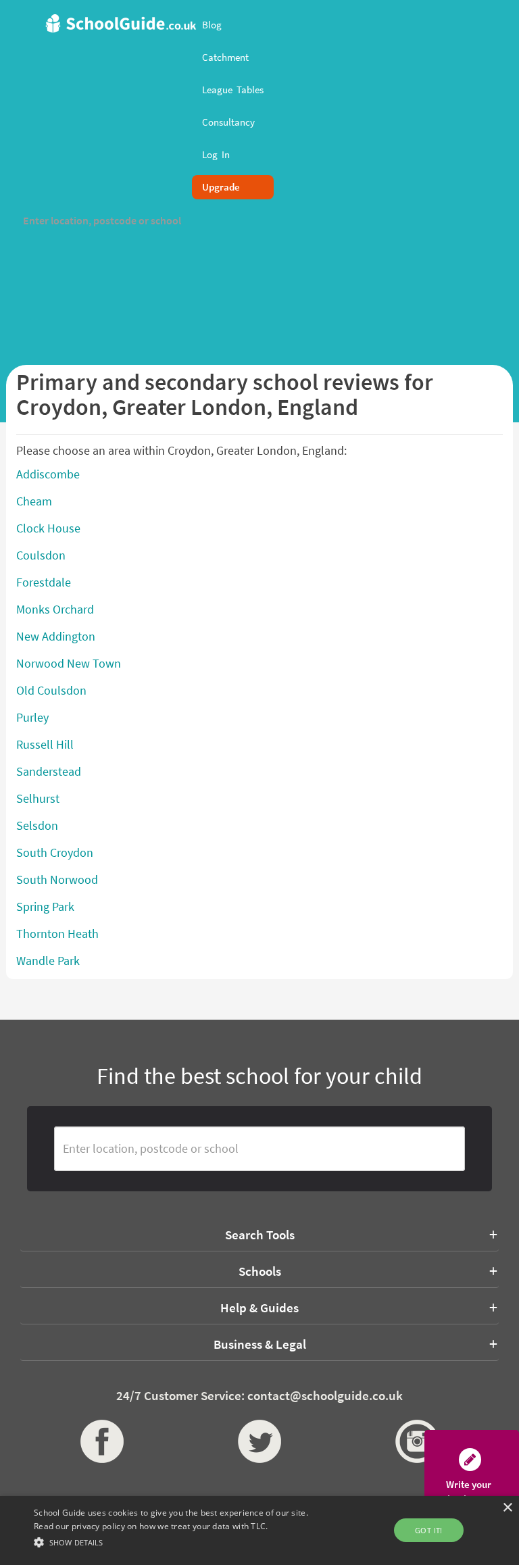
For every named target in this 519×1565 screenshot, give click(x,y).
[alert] (259, 1530)
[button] (180, 1541)
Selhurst (37, 798)
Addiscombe (48, 474)
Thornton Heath (57, 933)
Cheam (34, 501)
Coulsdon (41, 555)
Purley (32, 717)
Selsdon (37, 825)
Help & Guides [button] (259, 1307)
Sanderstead (48, 771)
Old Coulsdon (51, 690)
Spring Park (45, 906)
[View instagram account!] (416, 1441)
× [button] (507, 1508)
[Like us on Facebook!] (102, 1441)
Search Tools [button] (260, 1234)
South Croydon (54, 852)
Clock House (48, 528)
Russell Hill (45, 744)
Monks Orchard (55, 609)
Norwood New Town (68, 663)
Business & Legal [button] (260, 1344)
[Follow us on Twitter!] (260, 1441)
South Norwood (57, 879)
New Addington (55, 636)
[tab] (259, 1234)
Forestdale (43, 582)
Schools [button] (260, 1271)
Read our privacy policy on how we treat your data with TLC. (151, 1526)
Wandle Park (48, 960)
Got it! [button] (429, 1530)
